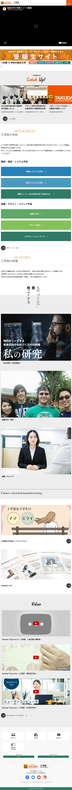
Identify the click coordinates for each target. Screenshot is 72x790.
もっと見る (12, 119)
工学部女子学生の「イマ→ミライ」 (14, 541)
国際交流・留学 (8, 419)
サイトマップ (48, 782)
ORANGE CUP (6, 585)
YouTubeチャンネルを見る (15, 715)
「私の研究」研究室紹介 (11, 363)
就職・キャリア (8, 476)
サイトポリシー (24, 782)
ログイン (18, 756)
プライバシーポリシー (36, 782)
